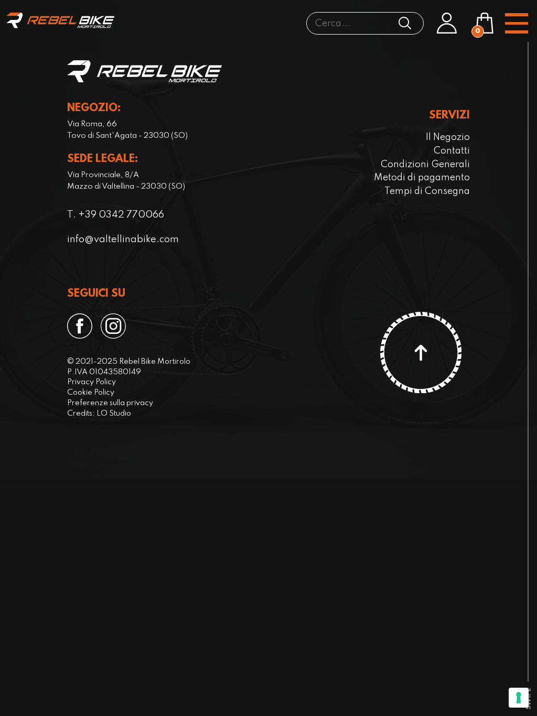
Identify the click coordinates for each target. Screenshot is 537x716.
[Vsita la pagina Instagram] (113, 326)
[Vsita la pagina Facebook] (79, 326)
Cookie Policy (90, 392)
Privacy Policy (91, 382)
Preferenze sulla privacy (110, 403)
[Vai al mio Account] (446, 23)
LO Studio (113, 413)
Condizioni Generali (425, 164)
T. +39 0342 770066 (115, 215)
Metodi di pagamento (422, 177)
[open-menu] (516, 23)
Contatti (452, 151)
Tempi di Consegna (427, 191)
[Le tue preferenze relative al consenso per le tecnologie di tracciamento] (519, 698)
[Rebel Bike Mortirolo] (60, 20)
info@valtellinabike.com (123, 239)
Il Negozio (448, 137)
